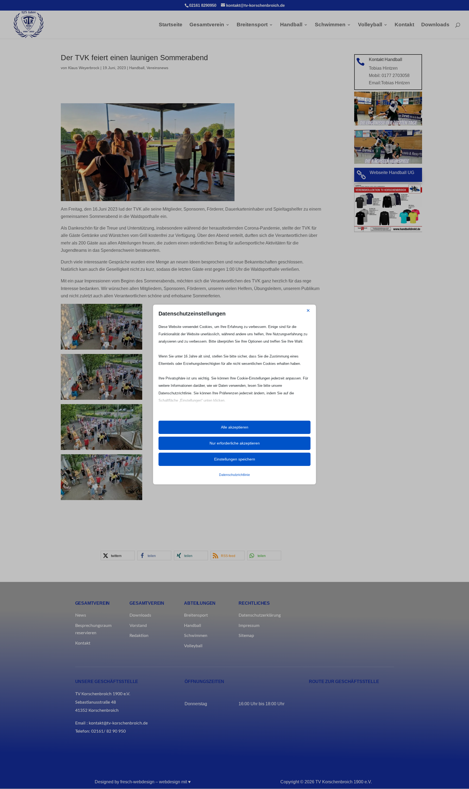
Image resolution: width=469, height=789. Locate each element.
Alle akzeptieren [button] (234, 427)
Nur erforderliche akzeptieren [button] (235, 443)
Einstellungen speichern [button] (234, 459)
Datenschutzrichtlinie (234, 475)
